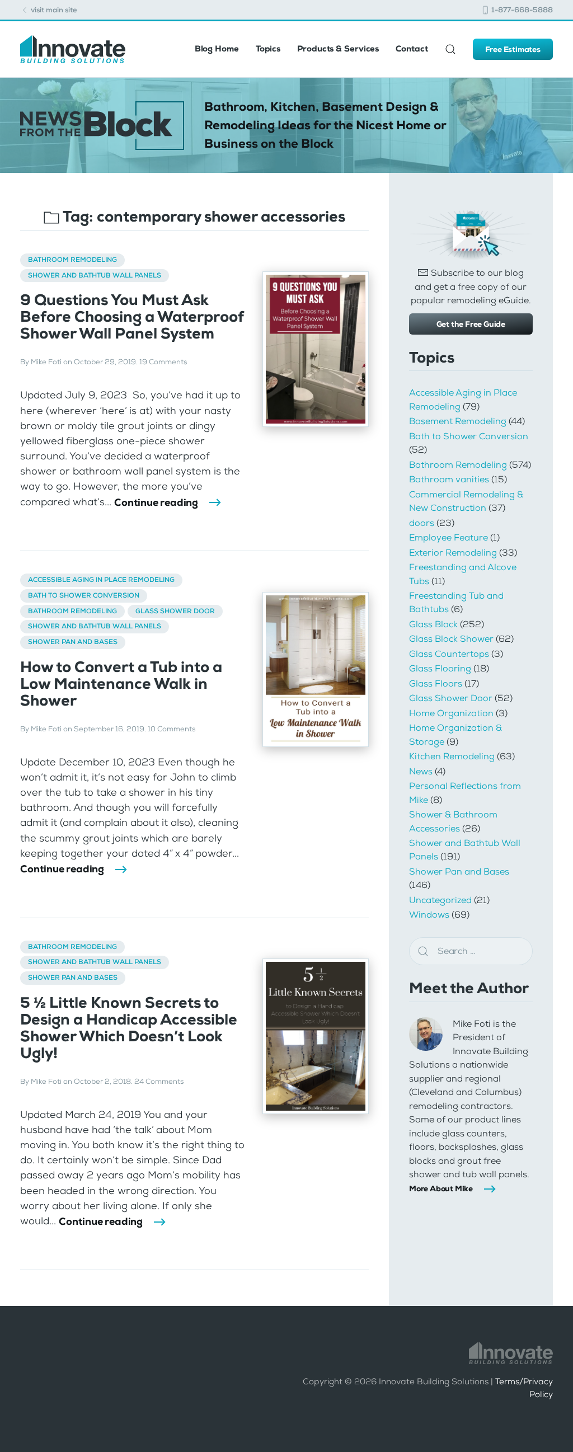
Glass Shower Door (175, 611)
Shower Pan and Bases (73, 641)
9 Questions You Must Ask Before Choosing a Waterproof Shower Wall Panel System (131, 317)
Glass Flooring (440, 668)
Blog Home (217, 48)
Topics (268, 48)
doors (421, 523)
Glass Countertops (449, 654)
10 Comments (171, 729)
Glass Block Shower (451, 639)
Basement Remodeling (457, 421)
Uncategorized (440, 900)
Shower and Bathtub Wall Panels (94, 275)
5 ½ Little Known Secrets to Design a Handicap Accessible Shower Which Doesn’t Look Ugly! (128, 1028)
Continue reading (156, 502)
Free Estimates (513, 49)
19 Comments (163, 362)
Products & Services (338, 48)
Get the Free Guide (470, 324)
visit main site (53, 10)
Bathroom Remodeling (72, 259)
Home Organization (451, 713)
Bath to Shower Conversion (83, 595)
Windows (429, 914)
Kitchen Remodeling (452, 756)
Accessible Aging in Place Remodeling (101, 579)
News (421, 771)
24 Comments (159, 1081)
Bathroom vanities (449, 479)
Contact (412, 48)
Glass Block (433, 624)
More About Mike (441, 1188)
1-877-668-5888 (521, 10)
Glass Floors (435, 683)
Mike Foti (46, 362)
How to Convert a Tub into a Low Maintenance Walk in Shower (121, 684)
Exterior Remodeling (453, 552)
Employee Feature (448, 537)
